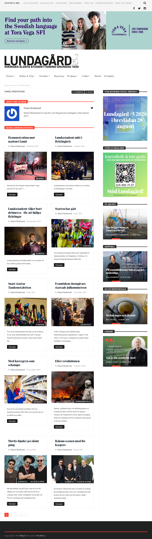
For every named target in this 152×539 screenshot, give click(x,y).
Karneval (22, 481)
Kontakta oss (47, 3)
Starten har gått (65, 209)
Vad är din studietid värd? (121, 358)
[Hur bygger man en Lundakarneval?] (125, 223)
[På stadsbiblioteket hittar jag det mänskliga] (125, 266)
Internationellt (83, 401)
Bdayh (22, 535)
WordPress (40, 535)
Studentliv (86, 324)
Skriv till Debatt (123, 3)
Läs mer (12, 194)
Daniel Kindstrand (32, 107)
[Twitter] (139, 8)
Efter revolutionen (67, 361)
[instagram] (145, 8)
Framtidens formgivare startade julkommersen (70, 286)
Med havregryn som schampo (21, 363)
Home (6, 85)
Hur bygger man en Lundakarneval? (117, 228)
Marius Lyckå (112, 362)
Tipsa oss (88, 3)
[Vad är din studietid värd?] (125, 350)
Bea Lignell (111, 319)
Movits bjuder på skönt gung (23, 443)
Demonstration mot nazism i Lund (21, 139)
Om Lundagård (30, 3)
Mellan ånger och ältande (121, 315)
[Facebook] (134, 8)
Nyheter (87, 178)
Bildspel (40, 178)
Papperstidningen (104, 3)
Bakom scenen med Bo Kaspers (70, 443)
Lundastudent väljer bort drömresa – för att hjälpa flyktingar (25, 212)
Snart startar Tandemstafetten (19, 286)
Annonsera (61, 3)
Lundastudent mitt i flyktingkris (68, 139)
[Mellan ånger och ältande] (125, 308)
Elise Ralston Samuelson (117, 235)
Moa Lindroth (112, 277)
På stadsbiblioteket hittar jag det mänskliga (125, 271)
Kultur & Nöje (37, 481)
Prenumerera (75, 3)
